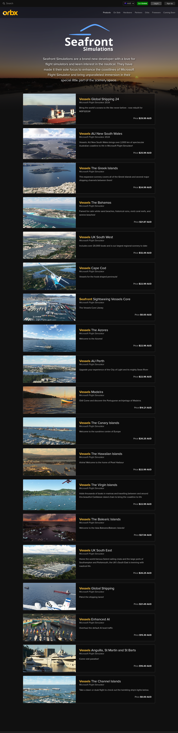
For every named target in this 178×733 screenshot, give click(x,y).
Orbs (147, 12)
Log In (156, 3)
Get (142, 3)
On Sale (116, 12)
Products (107, 12)
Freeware (156, 12)
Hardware (127, 12)
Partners (138, 12)
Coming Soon (169, 12)
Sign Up (170, 3)
